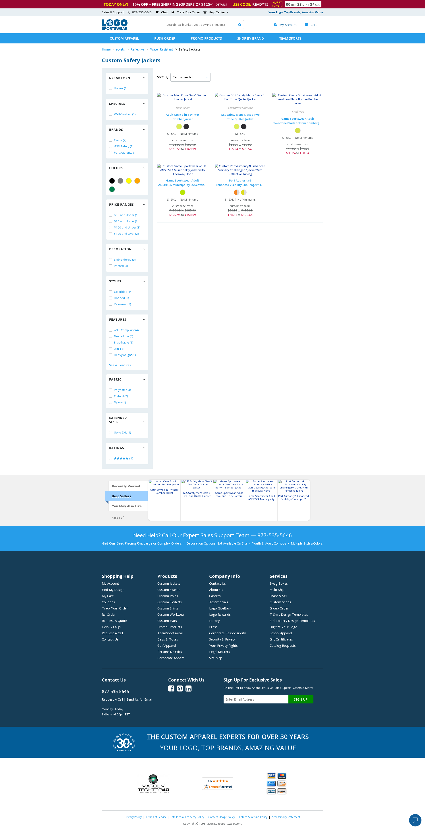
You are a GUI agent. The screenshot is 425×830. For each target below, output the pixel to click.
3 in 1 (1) (120, 349)
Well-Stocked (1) (125, 114)
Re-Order (109, 614)
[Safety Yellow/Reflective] (244, 192)
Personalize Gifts (169, 651)
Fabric (115, 379)
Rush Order (164, 38)
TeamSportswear (170, 633)
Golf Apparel (166, 645)
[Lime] (179, 126)
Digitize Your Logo (283, 627)
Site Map (215, 658)
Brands (116, 129)
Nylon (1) (120, 402)
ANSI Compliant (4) (126, 330)
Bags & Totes (167, 639)
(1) (130, 458)
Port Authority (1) (125, 152)
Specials (117, 104)
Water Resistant (161, 49)
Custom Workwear (171, 614)
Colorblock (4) (123, 292)
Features (117, 319)
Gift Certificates (281, 639)
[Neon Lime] (182, 192)
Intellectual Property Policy (187, 817)
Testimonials (218, 602)
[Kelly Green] (112, 189)
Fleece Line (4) (123, 336)
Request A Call (112, 633)
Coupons (108, 602)
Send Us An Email (139, 699)
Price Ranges (121, 204)
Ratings (116, 448)
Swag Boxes (279, 583)
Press (213, 627)
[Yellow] (129, 181)
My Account (110, 583)
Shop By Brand (250, 38)
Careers (215, 596)
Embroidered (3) (125, 260)
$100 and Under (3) (127, 227)
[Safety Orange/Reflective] (237, 192)
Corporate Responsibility (227, 633)
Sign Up (301, 699)
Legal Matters (219, 651)
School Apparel (281, 633)
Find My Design (113, 589)
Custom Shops (280, 602)
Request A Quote (114, 620)
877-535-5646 (142, 12)
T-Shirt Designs (289, 614)
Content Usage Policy (221, 817)
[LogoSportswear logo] (115, 29)
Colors (116, 168)
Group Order (279, 608)
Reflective (138, 49)
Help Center (217, 12)
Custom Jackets (168, 583)
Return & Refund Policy (253, 817)
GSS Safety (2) (123, 146)
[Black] (112, 181)
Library (214, 620)
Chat (164, 12)
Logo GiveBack (220, 608)
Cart (310, 24)
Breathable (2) (123, 342)
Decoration (120, 249)
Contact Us (110, 639)
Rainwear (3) (122, 304)
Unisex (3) (121, 88)
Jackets (120, 49)
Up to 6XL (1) (122, 432)
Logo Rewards (220, 614)
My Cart (108, 596)
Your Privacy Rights (223, 645)
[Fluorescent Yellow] (298, 130)
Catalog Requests (283, 645)
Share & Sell (278, 596)
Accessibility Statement (286, 817)
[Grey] (120, 181)
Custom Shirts (167, 608)
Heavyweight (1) (125, 355)
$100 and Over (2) (126, 234)
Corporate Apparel (171, 658)
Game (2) (120, 140)
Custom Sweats (168, 589)
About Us (216, 589)
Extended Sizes (118, 420)
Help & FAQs (111, 627)
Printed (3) (121, 266)
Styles (115, 281)
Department (120, 78)
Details (221, 4)
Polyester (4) (122, 390)
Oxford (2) (121, 396)
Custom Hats (167, 620)
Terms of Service (156, 817)
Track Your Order (188, 12)
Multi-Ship (277, 589)
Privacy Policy (133, 817)
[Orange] (137, 181)
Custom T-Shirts (169, 602)
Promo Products (206, 38)
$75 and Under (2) (126, 221)
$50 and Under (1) (126, 215)
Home (106, 49)
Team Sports (290, 38)
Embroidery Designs (292, 620)
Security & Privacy (222, 639)
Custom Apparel (124, 38)
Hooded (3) (121, 298)
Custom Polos (167, 596)
